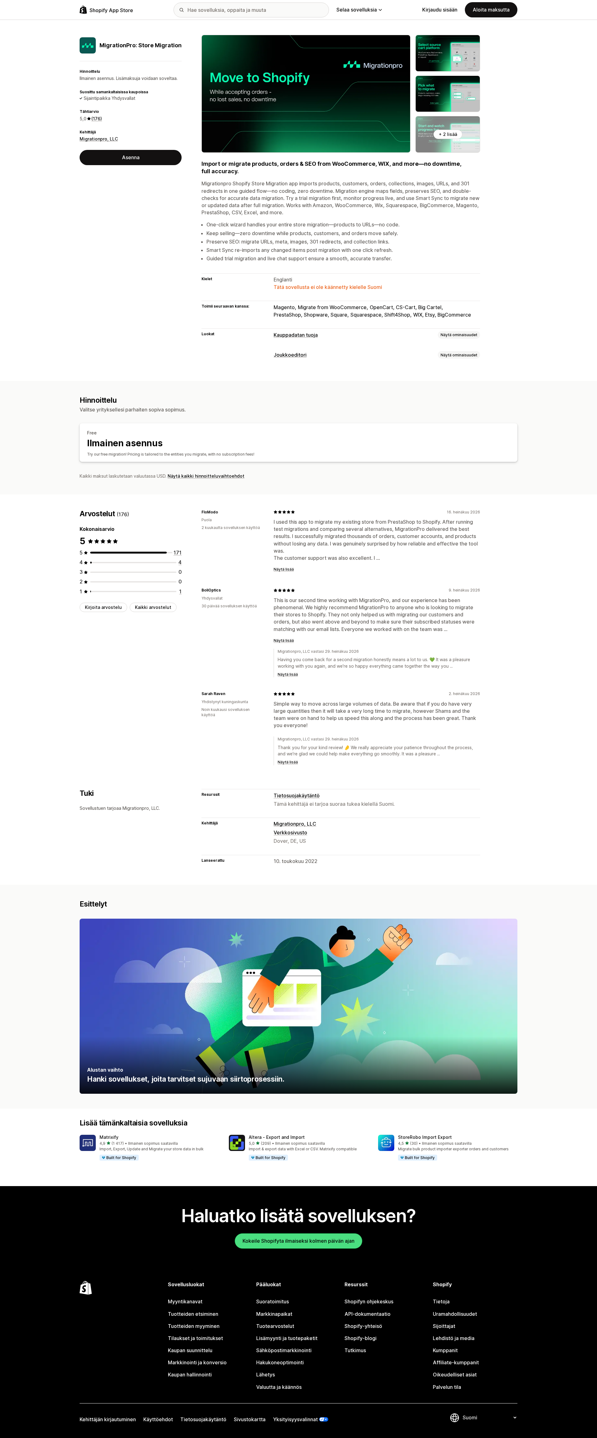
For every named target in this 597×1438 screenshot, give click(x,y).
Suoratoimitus (272, 1301)
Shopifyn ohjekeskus (369, 1301)
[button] (149, 1148)
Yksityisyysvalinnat (295, 1419)
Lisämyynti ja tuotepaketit (286, 1338)
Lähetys (265, 1374)
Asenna (131, 157)
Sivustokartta (250, 1419)
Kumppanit (445, 1350)
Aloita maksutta (491, 10)
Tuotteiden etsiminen (193, 1314)
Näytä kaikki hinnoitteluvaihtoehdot (206, 476)
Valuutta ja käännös (279, 1387)
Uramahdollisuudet (455, 1314)
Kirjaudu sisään (439, 10)
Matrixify (109, 1137)
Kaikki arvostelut (153, 607)
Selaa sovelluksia (356, 10)
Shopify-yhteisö (363, 1326)
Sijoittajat (444, 1326)
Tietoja (441, 1301)
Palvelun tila (447, 1387)
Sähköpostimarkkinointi (284, 1350)
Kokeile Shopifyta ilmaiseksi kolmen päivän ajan (298, 1241)
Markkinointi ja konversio (197, 1362)
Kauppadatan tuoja (296, 335)
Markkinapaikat (274, 1314)
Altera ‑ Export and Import (277, 1137)
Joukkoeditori (290, 355)
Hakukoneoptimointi (280, 1362)
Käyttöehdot (158, 1419)
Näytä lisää (284, 569)
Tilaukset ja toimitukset (195, 1338)
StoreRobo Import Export (425, 1137)
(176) (96, 118)
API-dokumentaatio (368, 1314)
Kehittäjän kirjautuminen (108, 1419)
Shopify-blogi (361, 1338)
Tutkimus (355, 1350)
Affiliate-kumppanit (456, 1362)
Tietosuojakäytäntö (297, 795)
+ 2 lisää (448, 134)
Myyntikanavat (185, 1301)
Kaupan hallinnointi (190, 1374)
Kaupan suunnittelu (190, 1350)
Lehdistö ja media (453, 1338)
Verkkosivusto (290, 832)
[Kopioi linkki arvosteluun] (221, 511)
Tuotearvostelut (275, 1326)
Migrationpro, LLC (99, 138)
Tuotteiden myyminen (194, 1326)
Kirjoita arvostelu (103, 607)
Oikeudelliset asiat (455, 1374)
